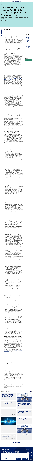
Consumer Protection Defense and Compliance (28, 37)
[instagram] (28, 459)
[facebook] (30, 459)
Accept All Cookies (24, 458)
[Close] (27, 454)
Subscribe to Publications (27, 450)
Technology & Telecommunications (28, 51)
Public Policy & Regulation (28, 47)
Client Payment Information (27, 453)
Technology (27, 42)
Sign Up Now (29, 60)
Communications (28, 45)
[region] (15, 456)
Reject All (18, 458)
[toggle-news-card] (30, 391)
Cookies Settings (5, 458)
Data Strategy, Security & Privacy (28, 40)
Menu (31, 1)
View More (16, 442)
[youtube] (31, 459)
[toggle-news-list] (31, 391)
